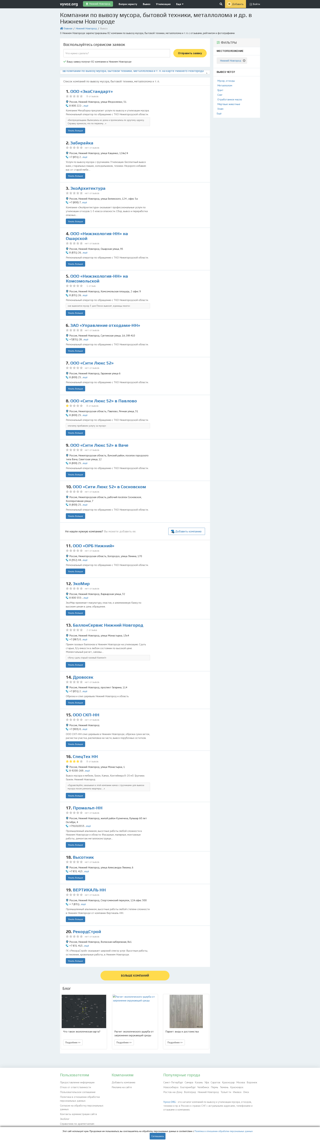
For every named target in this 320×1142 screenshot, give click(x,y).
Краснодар (228, 1082)
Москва (240, 1082)
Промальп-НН (87, 807)
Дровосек (83, 677)
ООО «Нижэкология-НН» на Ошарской (97, 236)
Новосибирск (170, 1087)
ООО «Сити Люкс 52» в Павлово (103, 400)
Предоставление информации (77, 1082)
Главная (68, 28)
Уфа (206, 1082)
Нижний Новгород (86, 28)
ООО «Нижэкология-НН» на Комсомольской (97, 278)
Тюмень (224, 1087)
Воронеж (252, 1082)
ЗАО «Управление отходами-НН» (105, 325)
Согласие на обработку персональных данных (81, 1107)
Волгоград (190, 1092)
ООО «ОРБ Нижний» (93, 545)
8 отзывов (92, 96)
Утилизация (163, 4)
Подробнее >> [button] (72, 1042)
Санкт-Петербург (173, 1082)
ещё (86, 105)
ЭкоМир (81, 583)
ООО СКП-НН (86, 714)
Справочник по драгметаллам (77, 1123)
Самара (189, 1082)
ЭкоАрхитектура (88, 188)
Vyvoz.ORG (169, 1101)
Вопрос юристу (128, 4)
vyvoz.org (69, 4)
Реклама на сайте (122, 1087)
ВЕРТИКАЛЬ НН (89, 889)
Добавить (238, 4)
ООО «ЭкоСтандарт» (91, 91)
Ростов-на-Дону (172, 1092)
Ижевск (237, 1092)
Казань (199, 1082)
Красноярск (236, 1087)
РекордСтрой (87, 931)
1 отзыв (91, 285)
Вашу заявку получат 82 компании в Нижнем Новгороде (99, 61)
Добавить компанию (188, 531)
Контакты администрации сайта (78, 1114)
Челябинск (203, 1087)
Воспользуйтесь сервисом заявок (94, 44)
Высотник (83, 857)
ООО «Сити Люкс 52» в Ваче (99, 445)
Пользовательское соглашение (78, 1092)
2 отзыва (91, 630)
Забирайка (81, 142)
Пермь (214, 1087)
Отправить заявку (190, 53)
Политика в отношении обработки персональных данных (80, 1098)
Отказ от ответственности (75, 1087)
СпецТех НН (85, 756)
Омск (246, 1092)
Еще (179, 4)
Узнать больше (75, 130)
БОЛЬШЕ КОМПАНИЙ (135, 975)
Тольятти (225, 1092)
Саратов (215, 1082)
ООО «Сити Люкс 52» (92, 362)
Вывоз (146, 4)
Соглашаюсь (157, 1136)
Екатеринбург (188, 1087)
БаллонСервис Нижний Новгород (108, 625)
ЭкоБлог (64, 1118)
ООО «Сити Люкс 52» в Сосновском (109, 486)
